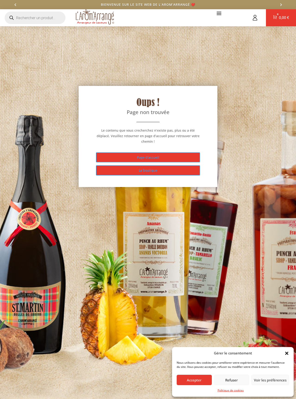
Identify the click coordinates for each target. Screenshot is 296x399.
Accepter (194, 380)
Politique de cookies (231, 390)
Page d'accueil (148, 157)
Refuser (231, 380)
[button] (286, 353)
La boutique (148, 170)
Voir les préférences (270, 380)
